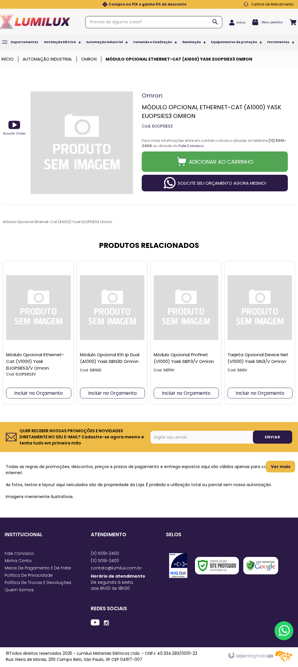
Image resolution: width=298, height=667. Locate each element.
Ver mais (280, 467)
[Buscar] (215, 22)
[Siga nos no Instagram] (106, 622)
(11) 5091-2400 (105, 553)
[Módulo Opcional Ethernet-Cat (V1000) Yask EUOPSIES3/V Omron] (38, 332)
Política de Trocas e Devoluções (38, 582)
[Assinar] (272, 437)
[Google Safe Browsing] (260, 565)
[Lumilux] (35, 22)
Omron (89, 59)
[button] (14, 127)
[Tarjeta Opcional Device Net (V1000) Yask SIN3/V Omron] (260, 332)
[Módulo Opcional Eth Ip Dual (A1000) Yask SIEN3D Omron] (112, 332)
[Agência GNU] (283, 661)
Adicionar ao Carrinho (221, 161)
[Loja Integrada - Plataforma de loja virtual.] (250, 655)
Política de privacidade (29, 575)
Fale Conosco (269, 4)
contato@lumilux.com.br (116, 568)
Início (7, 59)
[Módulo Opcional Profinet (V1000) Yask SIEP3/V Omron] (186, 332)
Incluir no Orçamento (38, 393)
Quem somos (19, 590)
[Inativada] (178, 565)
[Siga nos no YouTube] (95, 623)
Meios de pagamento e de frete (38, 568)
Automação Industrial (47, 59)
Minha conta (18, 561)
